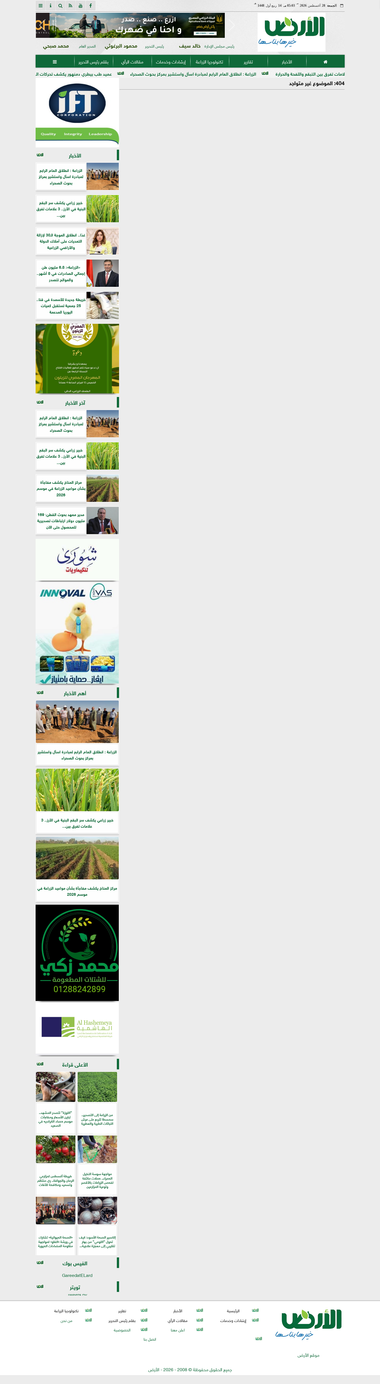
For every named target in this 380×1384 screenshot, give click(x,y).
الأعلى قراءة (75, 1064)
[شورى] (77, 560)
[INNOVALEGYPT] (77, 633)
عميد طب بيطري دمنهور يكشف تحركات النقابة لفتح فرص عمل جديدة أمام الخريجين (83, 73)
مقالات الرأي (132, 61)
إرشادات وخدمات (171, 61)
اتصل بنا (150, 1338)
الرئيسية (233, 1310)
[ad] (137, 25)
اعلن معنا (177, 1329)
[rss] (70, 5)
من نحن (66, 1319)
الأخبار (287, 61)
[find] (60, 5)
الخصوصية (121, 1329)
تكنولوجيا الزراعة (209, 61)
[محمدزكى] (77, 953)
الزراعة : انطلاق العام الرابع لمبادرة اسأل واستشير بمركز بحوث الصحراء (241, 73)
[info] (50, 5)
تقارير (248, 61)
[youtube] (80, 5)
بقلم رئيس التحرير (93, 61)
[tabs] (40, 5)
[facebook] (90, 5)
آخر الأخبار (75, 402)
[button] (42, 25)
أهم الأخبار (75, 692)
